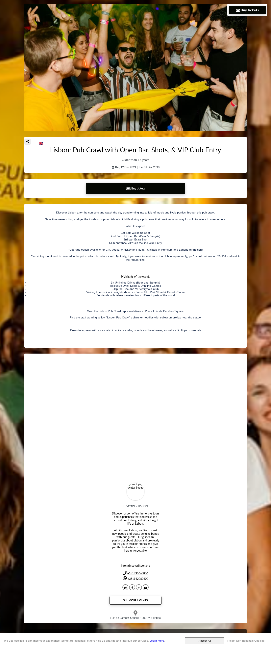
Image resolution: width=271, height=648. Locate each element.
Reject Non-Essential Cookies (245, 640)
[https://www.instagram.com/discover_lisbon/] (139, 587)
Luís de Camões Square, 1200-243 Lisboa (135, 617)
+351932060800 (137, 573)
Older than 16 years (135, 160)
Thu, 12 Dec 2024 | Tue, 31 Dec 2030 (137, 167)
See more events (135, 600)
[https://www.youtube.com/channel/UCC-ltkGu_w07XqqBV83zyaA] (146, 587)
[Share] (28, 141)
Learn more (157, 640)
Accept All (205, 640)
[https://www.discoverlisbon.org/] (125, 587)
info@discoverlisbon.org (135, 565)
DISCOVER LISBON (135, 506)
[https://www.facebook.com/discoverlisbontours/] (132, 587)
